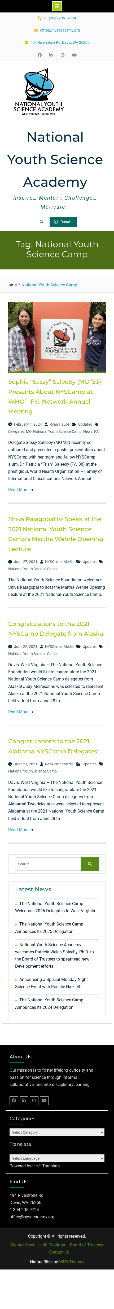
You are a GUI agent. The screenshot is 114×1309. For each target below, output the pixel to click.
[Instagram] (34, 1100)
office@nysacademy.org (60, 30)
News (88, 431)
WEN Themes (71, 1261)
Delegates (16, 431)
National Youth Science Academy (55, 159)
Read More (18, 489)
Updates (85, 424)
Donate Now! (23, 1245)
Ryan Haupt (59, 424)
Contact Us (59, 1252)
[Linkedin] (24, 1100)
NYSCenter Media (59, 562)
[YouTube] (44, 1100)
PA (96, 431)
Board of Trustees (86, 1245)
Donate (66, 222)
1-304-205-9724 (24, 1209)
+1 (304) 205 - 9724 (60, 18)
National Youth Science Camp (57, 431)
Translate (51, 1165)
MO (29, 431)
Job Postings (52, 1245)
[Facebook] (14, 1100)
